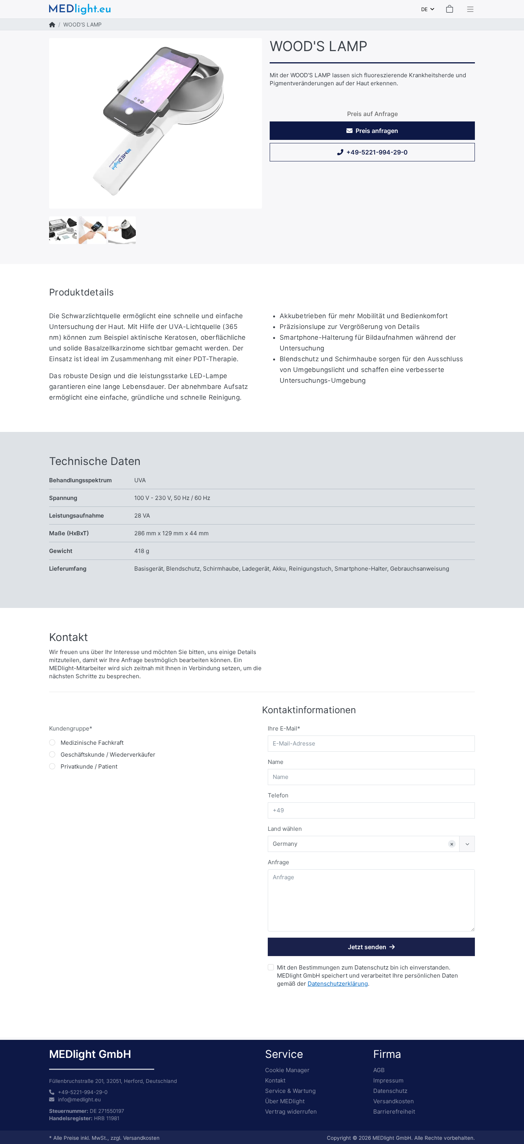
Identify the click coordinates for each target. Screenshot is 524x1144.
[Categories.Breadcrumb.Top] (52, 24)
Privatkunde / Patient (89, 766)
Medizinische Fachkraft (92, 742)
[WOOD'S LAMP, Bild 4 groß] (122, 229)
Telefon (278, 795)
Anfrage (278, 862)
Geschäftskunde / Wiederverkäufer (108, 754)
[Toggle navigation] (468, 9)
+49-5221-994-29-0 (377, 152)
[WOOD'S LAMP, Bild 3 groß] (92, 229)
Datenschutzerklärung (338, 983)
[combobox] (427, 9)
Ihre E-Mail (282, 728)
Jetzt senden (367, 947)
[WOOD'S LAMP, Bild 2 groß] (63, 229)
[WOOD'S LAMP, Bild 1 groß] (155, 123)
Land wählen (285, 828)
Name (275, 761)
